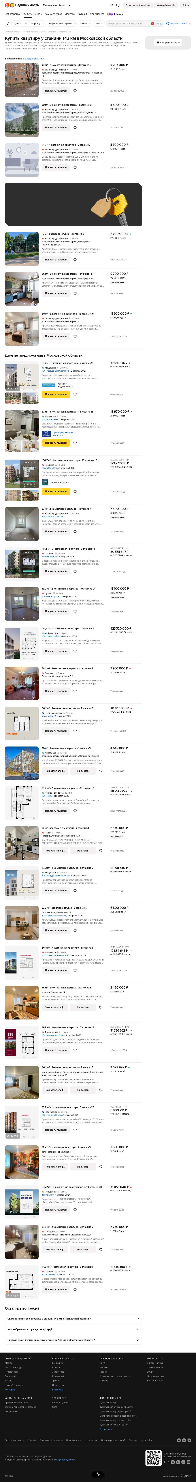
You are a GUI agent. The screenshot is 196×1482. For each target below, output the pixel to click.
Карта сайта (146, 1440)
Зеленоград (58, 1372)
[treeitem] (13, 14)
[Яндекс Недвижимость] (22, 5)
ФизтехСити (48, 1195)
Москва (8, 1363)
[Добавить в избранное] (75, 90)
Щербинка (57, 1363)
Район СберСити (50, 468)
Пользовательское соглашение (82, 1440)
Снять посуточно (60, 1402)
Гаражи (103, 1372)
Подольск (46, 676)
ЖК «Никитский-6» (51, 636)
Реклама (32, 1440)
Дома (102, 1363)
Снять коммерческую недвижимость (118, 1416)
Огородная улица (60, 676)
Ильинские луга (50, 1274)
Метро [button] (159, 23)
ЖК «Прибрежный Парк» (54, 915)
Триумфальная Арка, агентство (63, 433)
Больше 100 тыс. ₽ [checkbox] (43, 217)
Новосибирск (11, 1372)
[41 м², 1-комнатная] (23, 161)
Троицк (55, 1380)
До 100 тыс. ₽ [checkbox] (19, 217)
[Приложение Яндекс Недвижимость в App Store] (173, 1462)
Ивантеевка (58, 1385)
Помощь (133, 1440)
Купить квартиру (108, 1402)
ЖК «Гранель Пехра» (52, 1115)
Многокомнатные (155, 1376)
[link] (185, 5)
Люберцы (46, 836)
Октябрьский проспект (63, 836)
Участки (103, 1367)
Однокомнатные (155, 1363)
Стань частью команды (51, 1440)
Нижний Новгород (14, 1385)
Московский (58, 1376)
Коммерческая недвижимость (115, 1376)
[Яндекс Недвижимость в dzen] (184, 1440)
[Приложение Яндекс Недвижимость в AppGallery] (183, 1462)
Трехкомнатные (155, 1380)
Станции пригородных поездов (20, 1407)
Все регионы (11, 1411)
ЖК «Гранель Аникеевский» (56, 955)
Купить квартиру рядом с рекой (115, 1411)
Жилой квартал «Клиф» (53, 1035)
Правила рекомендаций (113, 1440)
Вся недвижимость (14, 1440)
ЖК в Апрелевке (50, 419)
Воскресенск (69, 1072)
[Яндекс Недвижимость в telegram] (189, 1440)
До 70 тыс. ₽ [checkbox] (59, 209)
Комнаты (104, 1380)
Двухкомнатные (155, 1367)
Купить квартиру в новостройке (116, 1420)
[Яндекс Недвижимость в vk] (179, 1440)
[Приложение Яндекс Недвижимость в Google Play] (178, 1462)
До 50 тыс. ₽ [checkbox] (38, 209)
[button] (118, 5)
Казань (8, 1380)
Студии (150, 1372)
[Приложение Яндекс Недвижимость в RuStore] (188, 1462)
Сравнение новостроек (16, 1402)
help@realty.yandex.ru (65, 1459)
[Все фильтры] (8, 23)
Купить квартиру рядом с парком (116, 1407)
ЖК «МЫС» (47, 796)
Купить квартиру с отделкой (114, 1424)
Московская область (52, 1072)
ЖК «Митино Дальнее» (53, 516)
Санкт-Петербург (13, 1367)
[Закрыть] (190, 23)
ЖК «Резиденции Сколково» (56, 371)
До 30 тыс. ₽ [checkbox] (18, 209)
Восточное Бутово (51, 596)
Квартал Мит (48, 716)
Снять (55, 1407)
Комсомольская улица (53, 1075)
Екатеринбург (12, 1376)
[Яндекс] (185, 1476)
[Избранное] (111, 5)
